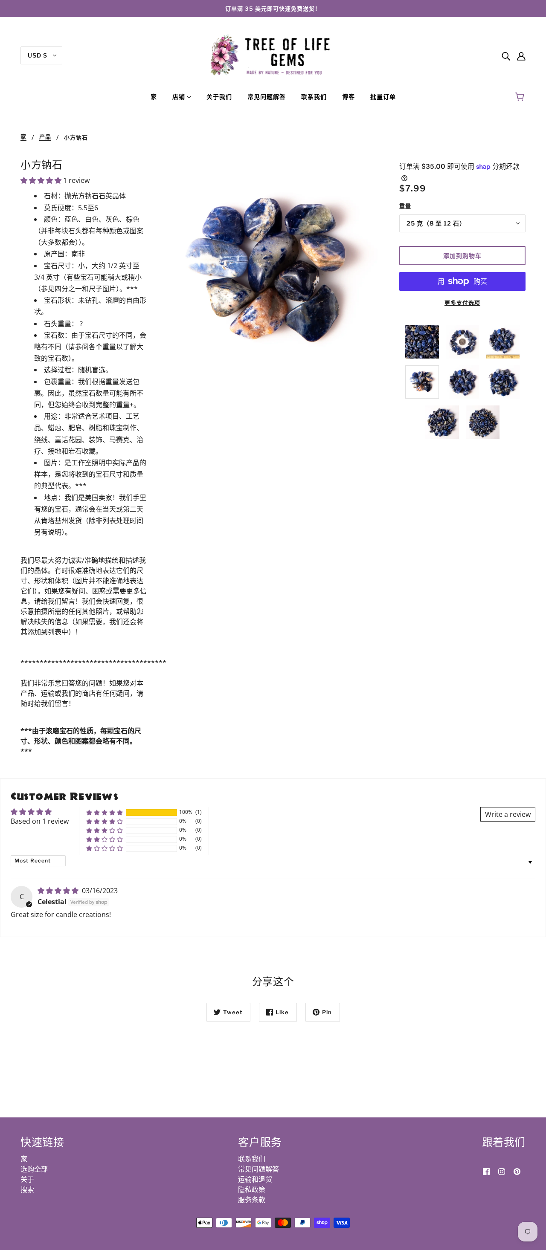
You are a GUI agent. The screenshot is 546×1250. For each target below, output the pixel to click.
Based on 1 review (40, 821)
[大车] (521, 97)
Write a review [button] (508, 814)
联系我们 (251, 1158)
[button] (41, 180)
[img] (506, 55)
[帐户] (521, 55)
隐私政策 (251, 1189)
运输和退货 (255, 1179)
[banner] (273, 54)
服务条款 (251, 1199)
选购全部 (34, 1169)
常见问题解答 (258, 1169)
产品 (45, 137)
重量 (405, 206)
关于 (27, 1179)
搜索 (27, 1189)
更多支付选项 (462, 302)
